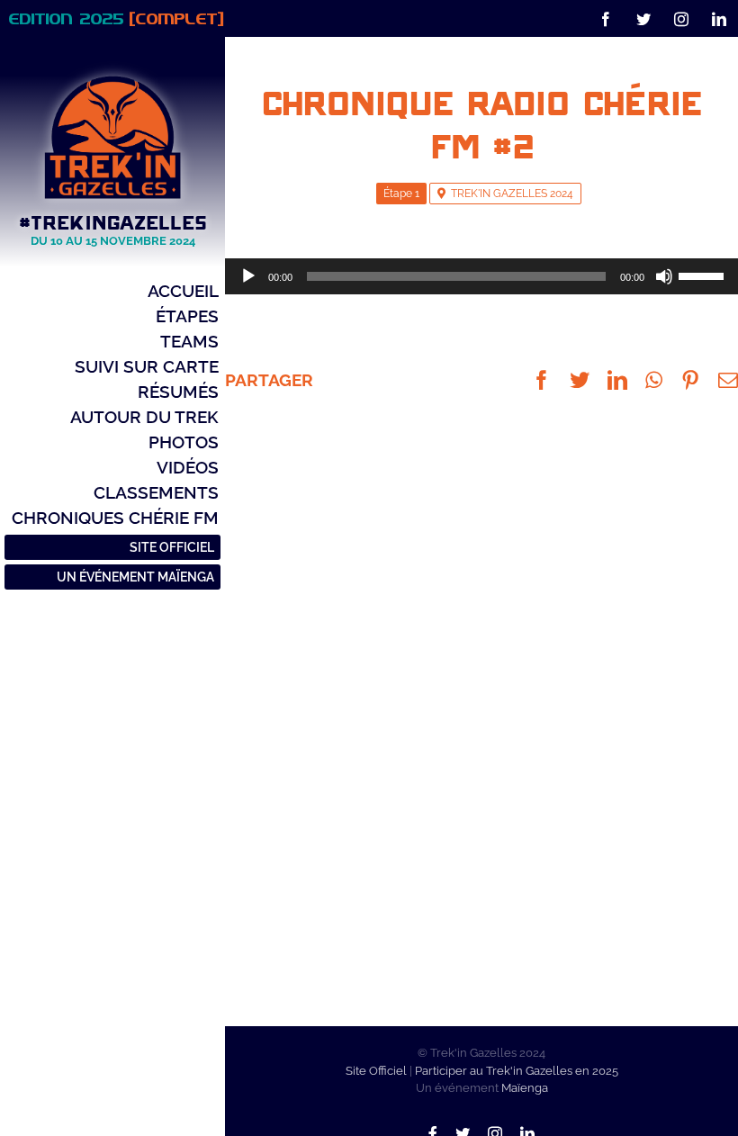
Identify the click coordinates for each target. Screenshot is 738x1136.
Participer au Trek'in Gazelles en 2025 (516, 1070)
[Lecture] (248, 276)
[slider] (704, 274)
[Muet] (664, 276)
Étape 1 (401, 193)
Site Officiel (376, 1070)
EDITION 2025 (116, 18)
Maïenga (524, 1088)
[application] (481, 276)
